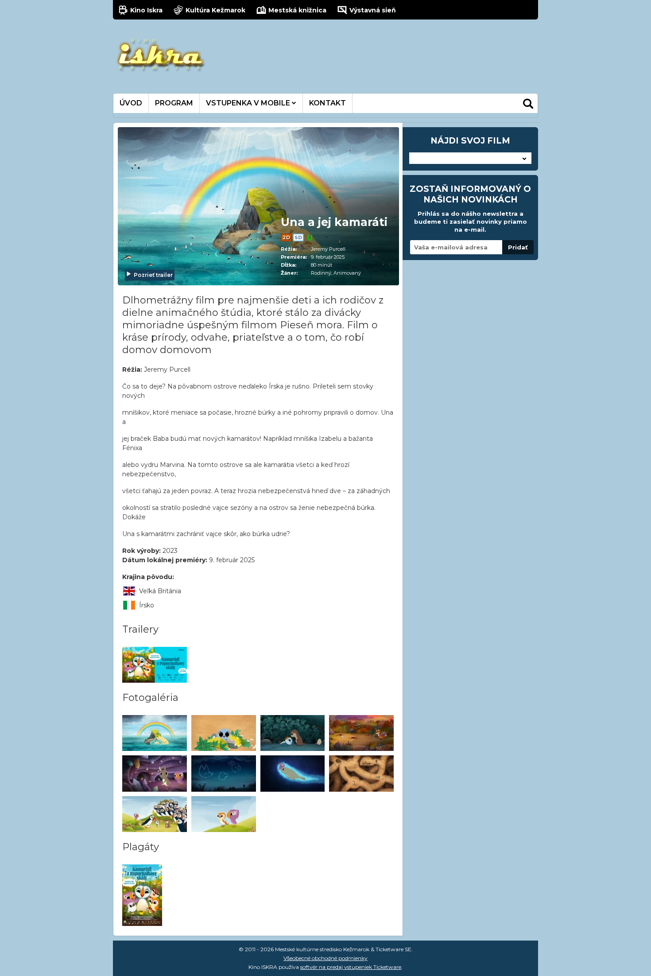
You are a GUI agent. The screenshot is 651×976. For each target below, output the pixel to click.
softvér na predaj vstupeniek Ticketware (350, 967)
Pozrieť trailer (153, 275)
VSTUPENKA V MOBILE (249, 103)
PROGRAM (174, 103)
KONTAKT (327, 103)
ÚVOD (131, 103)
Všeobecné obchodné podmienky (325, 958)
